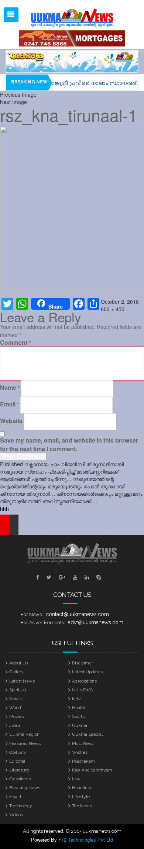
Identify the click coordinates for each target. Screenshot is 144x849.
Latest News (22, 681)
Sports (78, 716)
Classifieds (20, 778)
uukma (79, 725)
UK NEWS (82, 689)
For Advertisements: (43, 622)
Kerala (15, 698)
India (77, 698)
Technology (20, 805)
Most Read (82, 743)
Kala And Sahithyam (92, 770)
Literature (19, 770)
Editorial (17, 761)
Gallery (16, 671)
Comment (15, 342)
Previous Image (18, 94)
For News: (32, 614)
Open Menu (11, 14)
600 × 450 (112, 309)
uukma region (24, 734)
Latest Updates (87, 671)
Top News (82, 805)
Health (78, 707)
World (15, 707)
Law (76, 778)
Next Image (13, 102)
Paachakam (83, 761)
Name (10, 388)
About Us (18, 663)
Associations (84, 681)
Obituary (18, 752)
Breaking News (24, 787)
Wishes (80, 752)
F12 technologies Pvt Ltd (85, 839)
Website (11, 421)
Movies (16, 716)
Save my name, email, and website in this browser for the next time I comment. (69, 444)
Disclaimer (82, 663)
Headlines (82, 787)
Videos (16, 814)
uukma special (87, 734)
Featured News (25, 743)
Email (9, 404)
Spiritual (17, 689)
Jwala (15, 725)
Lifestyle (81, 796)
